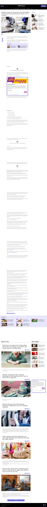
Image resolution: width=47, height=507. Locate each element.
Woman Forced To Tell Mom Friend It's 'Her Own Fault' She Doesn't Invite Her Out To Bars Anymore (41, 350)
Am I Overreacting (22, 8)
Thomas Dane (4, 379)
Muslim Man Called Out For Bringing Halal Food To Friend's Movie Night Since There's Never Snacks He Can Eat (15, 470)
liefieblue (18, 179)
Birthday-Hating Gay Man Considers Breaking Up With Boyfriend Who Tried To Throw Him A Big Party (15, 376)
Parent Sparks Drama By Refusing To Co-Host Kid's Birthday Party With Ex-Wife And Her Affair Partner (15, 438)
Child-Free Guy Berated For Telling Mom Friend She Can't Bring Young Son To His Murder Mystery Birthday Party (14, 347)
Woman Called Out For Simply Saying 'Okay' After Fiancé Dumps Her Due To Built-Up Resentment (11, 325)
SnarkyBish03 (18, 218)
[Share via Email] (2, 41)
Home (2, 10)
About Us (9, 504)
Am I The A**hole (16, 8)
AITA (13, 313)
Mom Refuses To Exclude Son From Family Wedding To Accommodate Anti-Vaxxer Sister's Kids (41, 363)
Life (31, 8)
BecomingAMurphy (14, 252)
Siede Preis (3, 397)
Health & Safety (40, 22)
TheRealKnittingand (13, 300)
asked (9, 66)
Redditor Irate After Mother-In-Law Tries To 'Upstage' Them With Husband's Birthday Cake (13, 47)
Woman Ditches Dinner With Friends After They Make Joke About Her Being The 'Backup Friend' (24, 47)
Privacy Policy (2, 504)
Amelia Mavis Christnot (5, 473)
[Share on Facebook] (2, 38)
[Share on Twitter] (2, 40)
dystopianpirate (23, 274)
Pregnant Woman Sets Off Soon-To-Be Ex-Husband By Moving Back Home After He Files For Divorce (26, 325)
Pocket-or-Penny (20, 199)
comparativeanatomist (13, 194)
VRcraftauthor (21, 308)
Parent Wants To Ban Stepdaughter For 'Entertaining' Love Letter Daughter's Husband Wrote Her (41, 29)
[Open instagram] (3, 6)
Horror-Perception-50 (19, 294)
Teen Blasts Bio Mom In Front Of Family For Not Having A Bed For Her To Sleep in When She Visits (41, 321)
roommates (11, 313)
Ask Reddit (28, 8)
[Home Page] (21, 6)
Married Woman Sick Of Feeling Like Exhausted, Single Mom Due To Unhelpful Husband (15, 405)
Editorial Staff (6, 504)
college (8, 313)
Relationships (40, 18)
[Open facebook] (1, 6)
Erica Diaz (5, 34)
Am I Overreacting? (24, 463)
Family (39, 14)
